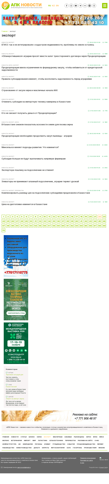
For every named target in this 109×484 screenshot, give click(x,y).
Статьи (24, 437)
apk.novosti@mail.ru (24, 467)
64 (81, 226)
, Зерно (10, 65)
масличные (57, 437)
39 (72, 221)
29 (26, 221)
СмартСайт (103, 467)
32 (40, 221)
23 (104, 217)
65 (86, 226)
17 (77, 217)
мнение (102, 448)
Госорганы (77, 448)
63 (76, 226)
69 (104, 226)
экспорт (47, 437)
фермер (100, 444)
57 (49, 226)
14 (63, 217)
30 (31, 221)
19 (86, 217)
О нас (82, 463)
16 (72, 217)
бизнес (32, 437)
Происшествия (90, 448)
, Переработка (19, 190)
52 (26, 226)
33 (45, 221)
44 (95, 221)
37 (63, 221)
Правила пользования (88, 458)
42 (86, 221)
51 (22, 226)
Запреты (45, 448)
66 (90, 226)
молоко (5, 440)
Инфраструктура (9, 444)
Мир (34, 440)
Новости (5, 42)
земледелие (28, 444)
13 (58, 217)
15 (68, 217)
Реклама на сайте (85, 440)
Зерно (88, 437)
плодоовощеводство (86, 444)
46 (104, 221)
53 (31, 226)
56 (44, 226)
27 (17, 221)
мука (95, 437)
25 (8, 221)
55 (40, 226)
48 (8, 226)
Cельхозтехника (56, 440)
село (69, 448)
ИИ (19, 444)
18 (81, 217)
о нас (97, 440)
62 (72, 226)
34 (49, 221)
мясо (101, 437)
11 (49, 217)
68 (99, 226)
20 (90, 217)
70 (3, 230)
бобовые (68, 437)
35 (54, 221)
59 (58, 226)
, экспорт (11, 42)
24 (3, 221)
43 (90, 221)
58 (54, 226)
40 (76, 221)
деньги (37, 448)
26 (12, 221)
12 (54, 217)
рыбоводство (8, 448)
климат (47, 444)
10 (45, 217)
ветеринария (16, 440)
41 (81, 221)
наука (39, 437)
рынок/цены (79, 437)
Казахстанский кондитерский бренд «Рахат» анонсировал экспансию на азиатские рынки (15, 387)
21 (95, 217)
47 (3, 226)
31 (36, 221)
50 (17, 226)
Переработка (70, 440)
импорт (27, 440)
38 (67, 221)
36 (58, 221)
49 (12, 226)
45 (99, 221)
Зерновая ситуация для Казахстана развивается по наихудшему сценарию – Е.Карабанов (16, 374)
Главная (5, 437)
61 (68, 226)
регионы (38, 444)
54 (35, 226)
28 (22, 221)
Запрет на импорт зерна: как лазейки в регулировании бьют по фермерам (15, 399)
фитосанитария (58, 448)
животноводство (24, 448)
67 (95, 226)
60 (63, 226)
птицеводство (59, 444)
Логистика (42, 440)
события (71, 444)
